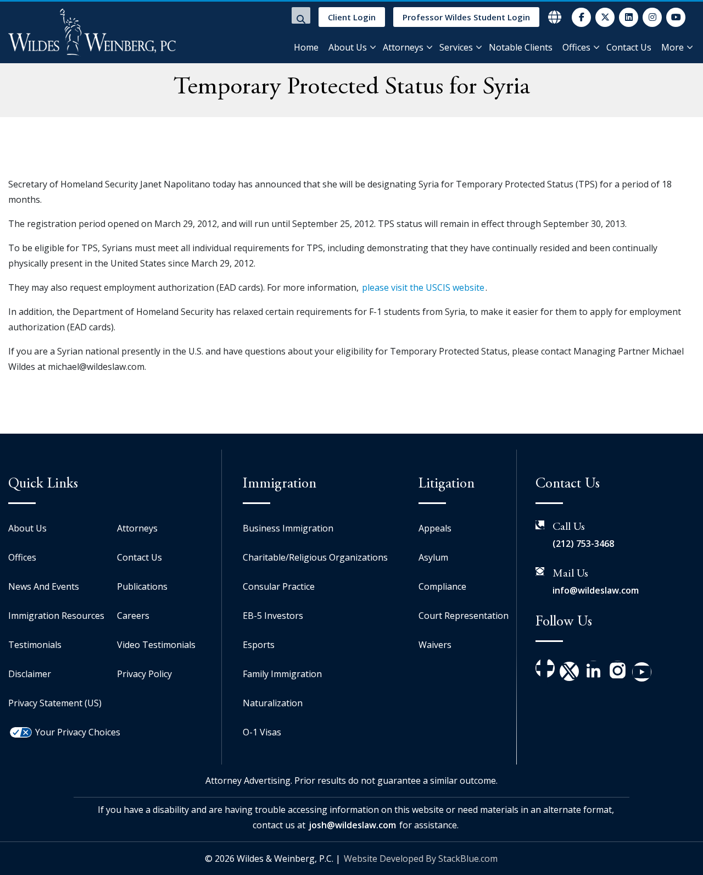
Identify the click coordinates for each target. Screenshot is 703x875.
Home (306, 47)
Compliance (442, 586)
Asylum (433, 557)
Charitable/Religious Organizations (315, 557)
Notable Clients (521, 47)
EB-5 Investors (273, 616)
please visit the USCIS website (423, 287)
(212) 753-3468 (583, 544)
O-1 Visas (262, 732)
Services (456, 47)
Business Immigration (288, 528)
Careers (133, 616)
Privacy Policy (144, 674)
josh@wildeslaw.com (352, 825)
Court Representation (464, 616)
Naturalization (273, 703)
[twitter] (605, 17)
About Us (347, 47)
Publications (142, 586)
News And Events (43, 586)
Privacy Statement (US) (55, 703)
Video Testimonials (156, 645)
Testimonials (35, 645)
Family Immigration (282, 674)
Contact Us (628, 47)
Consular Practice (279, 586)
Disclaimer (29, 674)
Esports (259, 645)
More (672, 47)
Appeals (435, 528)
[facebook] (581, 17)
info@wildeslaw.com (596, 590)
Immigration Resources (56, 616)
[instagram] (652, 17)
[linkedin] (628, 17)
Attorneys (403, 47)
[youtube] (675, 17)
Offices (576, 47)
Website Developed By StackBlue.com (421, 858)
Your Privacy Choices (77, 732)
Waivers (435, 645)
